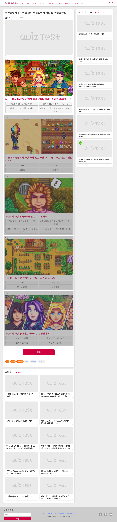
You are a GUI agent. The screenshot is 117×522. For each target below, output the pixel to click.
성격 (76, 3)
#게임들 (13, 361)
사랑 (60, 3)
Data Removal (63, 513)
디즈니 (42, 3)
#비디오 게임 (41, 361)
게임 (28, 3)
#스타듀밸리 (20, 361)
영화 (34, 3)
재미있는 (68, 3)
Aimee (11, 17)
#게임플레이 (33, 361)
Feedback (72, 513)
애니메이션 (51, 3)
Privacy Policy (53, 513)
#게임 (7, 361)
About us (44, 513)
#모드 (26, 361)
